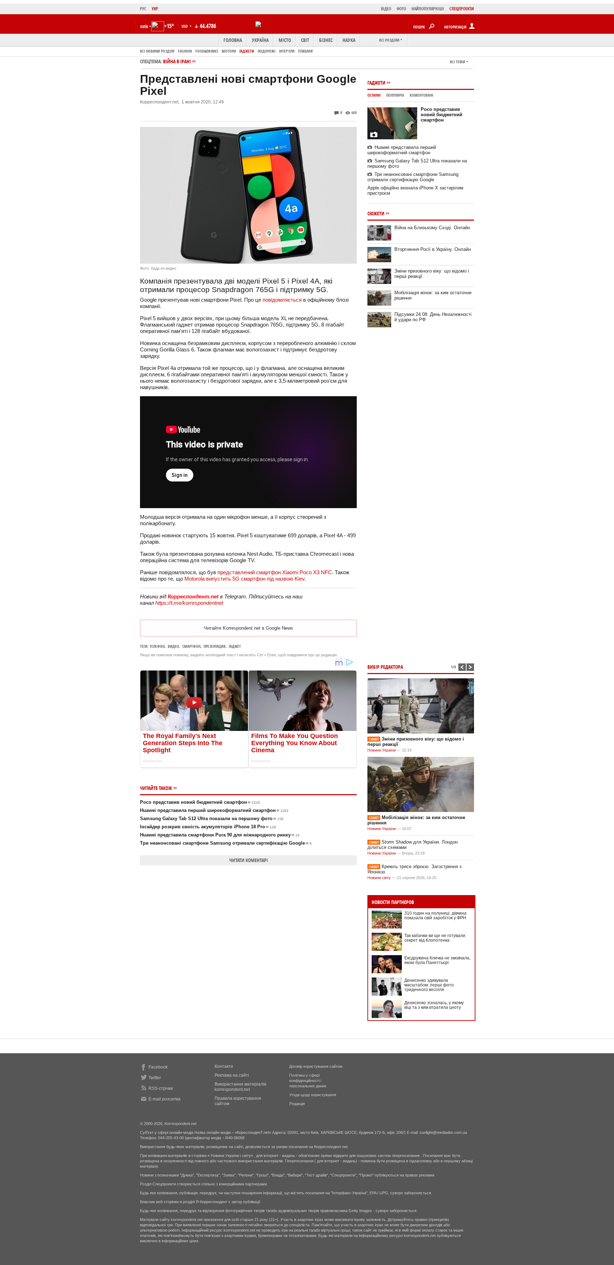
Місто (285, 40)
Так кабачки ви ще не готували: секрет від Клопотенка (435, 938)
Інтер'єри (287, 51)
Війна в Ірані (177, 61)
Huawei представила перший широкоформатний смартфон (214, 810)
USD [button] (185, 26)
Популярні (395, 95)
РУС (143, 9)
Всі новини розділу (157, 51)
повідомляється (282, 300)
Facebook (158, 1067)
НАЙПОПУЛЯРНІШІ (427, 9)
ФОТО (401, 9)
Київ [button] (144, 26)
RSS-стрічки (161, 1088)
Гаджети (246, 51)
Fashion (185, 51)
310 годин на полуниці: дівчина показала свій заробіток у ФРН (435, 915)
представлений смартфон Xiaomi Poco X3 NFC (274, 572)
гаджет (235, 646)
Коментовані (421, 95)
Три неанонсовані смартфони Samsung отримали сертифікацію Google (226, 843)
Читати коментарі (248, 860)
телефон (157, 646)
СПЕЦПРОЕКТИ (461, 9)
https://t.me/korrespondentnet (189, 603)
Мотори (229, 51)
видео (173, 646)
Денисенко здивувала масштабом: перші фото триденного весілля (429, 985)
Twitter (155, 1077)
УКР (155, 9)
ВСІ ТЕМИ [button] (457, 61)
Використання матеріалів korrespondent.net (240, 1087)
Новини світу (379, 878)
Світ (305, 40)
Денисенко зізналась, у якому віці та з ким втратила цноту (434, 1005)
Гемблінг (305, 51)
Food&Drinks (206, 51)
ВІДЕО (386, 9)
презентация (215, 646)
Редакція (297, 1104)
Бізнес (326, 40)
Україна (260, 40)
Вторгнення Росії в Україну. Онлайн (432, 249)
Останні (374, 95)
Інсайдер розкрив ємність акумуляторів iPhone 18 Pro (208, 826)
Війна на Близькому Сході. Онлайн (432, 227)
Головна (232, 40)
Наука (349, 40)
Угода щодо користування (312, 1095)
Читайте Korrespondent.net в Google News (248, 628)
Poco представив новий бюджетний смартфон (200, 802)
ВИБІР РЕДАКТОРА (385, 666)
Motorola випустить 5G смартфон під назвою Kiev (244, 579)
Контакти (224, 1066)
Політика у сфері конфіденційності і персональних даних (308, 1080)
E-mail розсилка (165, 1099)
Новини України (381, 750)
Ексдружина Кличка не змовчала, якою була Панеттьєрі (437, 960)
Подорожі (266, 51)
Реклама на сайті (232, 1075)
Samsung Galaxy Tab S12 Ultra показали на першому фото (212, 818)
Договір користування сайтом (316, 1066)
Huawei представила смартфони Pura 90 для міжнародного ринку (220, 835)
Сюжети (375, 213)
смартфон (191, 646)
